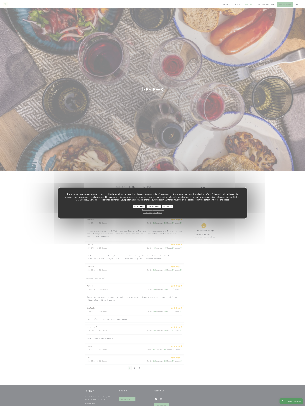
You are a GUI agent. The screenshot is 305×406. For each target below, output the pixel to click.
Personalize (167, 206)
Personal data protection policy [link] (153, 210)
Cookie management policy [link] (152, 213)
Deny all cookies (153, 206)
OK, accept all (139, 206)
